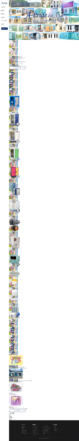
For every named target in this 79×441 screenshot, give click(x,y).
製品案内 (2, 11)
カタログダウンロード (12, 69)
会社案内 (2, 24)
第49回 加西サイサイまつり (13, 407)
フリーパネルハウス (46, 427)
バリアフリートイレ (36, 433)
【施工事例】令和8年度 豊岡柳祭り (15, 65)
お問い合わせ (4, 28)
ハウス (22, 381)
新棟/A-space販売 (17, 381)
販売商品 (3, 14)
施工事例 (2, 18)
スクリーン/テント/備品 (23, 408)
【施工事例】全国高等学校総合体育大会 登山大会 (17, 61)
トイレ (10, 368)
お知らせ (23, 426)
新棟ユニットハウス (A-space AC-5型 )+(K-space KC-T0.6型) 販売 (20, 380)
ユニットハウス (11, 381)
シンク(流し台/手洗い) (23, 368)
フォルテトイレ (35, 426)
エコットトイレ (16, 368)
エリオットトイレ (35, 430)
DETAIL (10, 415)
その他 (12, 368)
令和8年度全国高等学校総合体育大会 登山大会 (16, 367)
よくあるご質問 (4, 21)
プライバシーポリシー (25, 433)
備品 (44, 433)
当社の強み (3, 7)
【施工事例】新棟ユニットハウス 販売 (15, 63)
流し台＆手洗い (45, 430)
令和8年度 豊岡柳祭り (12, 394)
